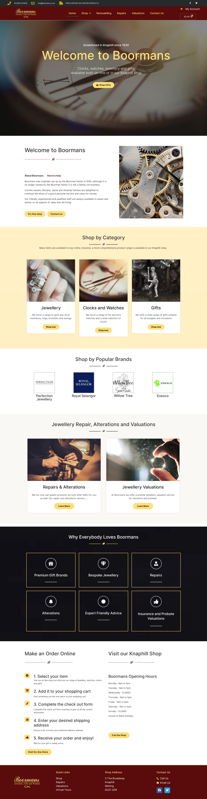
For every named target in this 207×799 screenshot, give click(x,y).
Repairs (121, 13)
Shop (85, 13)
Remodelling (103, 13)
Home (72, 13)
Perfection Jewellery (44, 397)
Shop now (103, 330)
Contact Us (157, 13)
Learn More (64, 506)
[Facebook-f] (190, 3)
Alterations (51, 613)
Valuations (138, 13)
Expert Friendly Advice (103, 613)
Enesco (163, 396)
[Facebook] (159, 790)
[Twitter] (196, 3)
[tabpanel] (66, 190)
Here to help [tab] (54, 175)
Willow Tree (123, 396)
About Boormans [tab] (34, 175)
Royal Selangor (84, 396)
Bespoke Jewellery (103, 575)
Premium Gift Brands (51, 575)
